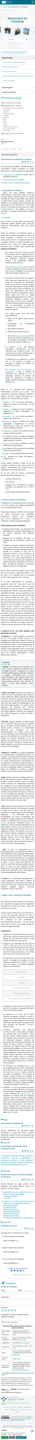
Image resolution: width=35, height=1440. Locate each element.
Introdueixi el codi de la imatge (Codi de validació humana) (14, 1316)
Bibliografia (13, 149)
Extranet (6, 1409)
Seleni (5, 443)
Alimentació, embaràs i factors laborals (16, 1160)
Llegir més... (6, 1143)
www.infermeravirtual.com (21, 1370)
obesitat (4, 213)
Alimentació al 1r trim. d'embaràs (12, 106)
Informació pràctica (19, 53)
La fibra (5, 125)
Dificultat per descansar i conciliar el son (20, 1218)
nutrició (7, 519)
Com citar (19, 149)
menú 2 (16, 1252)
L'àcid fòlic (6, 115)
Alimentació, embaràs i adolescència (16, 1158)
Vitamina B (7, 421)
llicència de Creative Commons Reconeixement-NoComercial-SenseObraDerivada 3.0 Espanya (17, 1419)
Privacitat (6, 1407)
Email (26, 1290)
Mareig (8, 1198)
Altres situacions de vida (9, 71)
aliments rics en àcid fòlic (19, 336)
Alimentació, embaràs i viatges (11, 1162)
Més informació (21, 1437)
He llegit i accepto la (17, 1374)
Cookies (13, 1407)
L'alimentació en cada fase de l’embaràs (13, 62)
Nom (3, 1290)
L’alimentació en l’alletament (10, 67)
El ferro (5, 121)
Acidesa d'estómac (12, 1205)
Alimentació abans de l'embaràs (12, 103)
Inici (2, 52)
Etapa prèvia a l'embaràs (12, 175)
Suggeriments (27, 1407)
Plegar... (4, 1120)
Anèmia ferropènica (12, 1209)
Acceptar (4, 1437)
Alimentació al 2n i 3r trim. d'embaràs (13, 133)
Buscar (17, 1412)
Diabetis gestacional (13, 1211)
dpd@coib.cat (17, 1358)
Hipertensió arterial (12, 1214)
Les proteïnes (6, 110)
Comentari (4, 1297)
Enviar (5, 1389)
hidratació (18, 1072)
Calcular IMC (6, 217)
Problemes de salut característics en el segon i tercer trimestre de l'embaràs (18, 1202)
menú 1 (16, 1241)
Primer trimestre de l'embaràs (13, 180)
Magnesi (6, 453)
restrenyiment (26, 1094)
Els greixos (6, 112)
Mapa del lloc (14, 1409)
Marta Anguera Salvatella (7, 141)
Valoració (4, 1308)
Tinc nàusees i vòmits (8, 128)
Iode (4, 448)
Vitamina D (7, 409)
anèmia (3, 823)
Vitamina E (7, 416)
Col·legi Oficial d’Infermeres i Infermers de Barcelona (16, 1403)
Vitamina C (7, 402)
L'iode (4, 123)
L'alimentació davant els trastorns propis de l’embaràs (17, 76)
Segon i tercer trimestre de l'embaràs (16, 183)
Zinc (4, 436)
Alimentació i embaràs (7, 53)
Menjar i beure (24, 52)
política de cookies (17, 1435)
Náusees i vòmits (11, 1196)
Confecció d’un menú (8, 81)
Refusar (12, 1437)
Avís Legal (19, 1407)
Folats (4, 119)
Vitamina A (6, 117)
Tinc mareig (6, 130)
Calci (4, 456)
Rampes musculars (12, 1216)
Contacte (28, 1409)
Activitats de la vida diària (11, 52)
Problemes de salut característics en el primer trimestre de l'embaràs (18, 1193)
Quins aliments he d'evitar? (10, 127)
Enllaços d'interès (5, 149)
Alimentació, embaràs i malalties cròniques (17, 1156)
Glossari (22, 1409)
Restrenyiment (11, 1207)
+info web (22, 1339)
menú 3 (16, 1263)
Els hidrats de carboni (8, 113)
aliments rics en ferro (16, 267)
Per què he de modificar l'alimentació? (13, 108)
